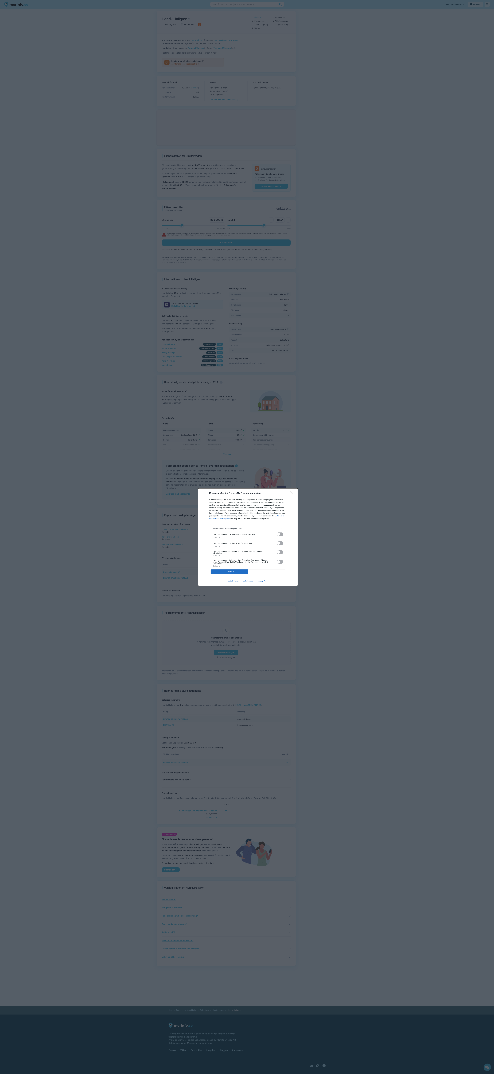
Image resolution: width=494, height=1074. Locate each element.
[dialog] (248, 537)
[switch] (280, 534)
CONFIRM (229, 572)
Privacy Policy (262, 581)
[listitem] (248, 528)
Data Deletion (233, 581)
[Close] (292, 493)
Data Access (248, 581)
